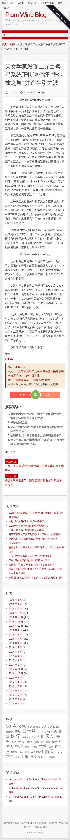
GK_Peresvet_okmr (19, 796)
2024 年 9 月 (15, 600)
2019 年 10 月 (16, 626)
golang (53, 726)
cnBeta (9, 358)
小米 (14, 741)
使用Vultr (28, 827)
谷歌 (25, 756)
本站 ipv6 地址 (47, 2)
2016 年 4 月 (15, 699)
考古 (21, 752)
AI (15, 726)
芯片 (59, 752)
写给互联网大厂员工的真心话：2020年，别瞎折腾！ (36, 534)
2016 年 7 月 (15, 686)
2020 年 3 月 (15, 604)
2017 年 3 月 (15, 660)
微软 (29, 741)
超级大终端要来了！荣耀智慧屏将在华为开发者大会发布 (34, 482)
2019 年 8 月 (15, 634)
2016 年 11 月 (16, 669)
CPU (23, 726)
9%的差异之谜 (19, 422)
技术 (36, 741)
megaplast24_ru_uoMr (20, 779)
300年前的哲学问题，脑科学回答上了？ (29, 560)
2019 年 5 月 (15, 647)
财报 (33, 757)
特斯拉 (28, 747)
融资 (18, 757)
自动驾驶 (37, 752)
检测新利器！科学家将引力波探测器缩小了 (36, 435)
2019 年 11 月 (16, 621)
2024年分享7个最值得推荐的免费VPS (28, 525)
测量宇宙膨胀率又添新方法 (26, 418)
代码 (54, 731)
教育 (48, 742)
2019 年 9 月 (15, 630)
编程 (14, 752)
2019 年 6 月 (15, 643)
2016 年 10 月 (16, 673)
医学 (16, 736)
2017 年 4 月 (15, 656)
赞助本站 (32, 2)
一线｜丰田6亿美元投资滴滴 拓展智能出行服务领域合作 (34, 468)
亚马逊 (40, 732)
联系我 (21, 2)
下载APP (6, 8)
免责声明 (53, 823)
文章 (12, 2)
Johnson (13, 92)
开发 (21, 742)
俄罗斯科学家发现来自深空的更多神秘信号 (36, 413)
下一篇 (12, 476)
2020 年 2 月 (15, 608)
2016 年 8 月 (15, 682)
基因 (33, 737)
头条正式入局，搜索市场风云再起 (26, 530)
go (43, 726)
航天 (49, 751)
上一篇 (12, 461)
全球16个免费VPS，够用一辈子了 (26, 521)
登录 (60, 2)
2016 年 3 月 (15, 703)
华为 (26, 737)
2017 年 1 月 (15, 664)
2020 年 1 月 (15, 613)
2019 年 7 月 (15, 638)
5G (8, 726)
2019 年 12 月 (16, 617)
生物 (43, 746)
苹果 (10, 756)
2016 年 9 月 (15, 677)
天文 (13, 451)
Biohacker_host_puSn (20, 788)
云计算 (29, 731)
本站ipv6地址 (41, 827)
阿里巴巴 (42, 757)
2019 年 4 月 (15, 651)
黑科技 (52, 757)
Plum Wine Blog (25, 14)
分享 (47, 394)
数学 (54, 742)
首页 (4, 2)
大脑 (40, 737)
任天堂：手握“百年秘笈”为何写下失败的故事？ (33, 564)
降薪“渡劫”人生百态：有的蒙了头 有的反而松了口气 (35, 577)
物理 (19, 746)
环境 (35, 747)
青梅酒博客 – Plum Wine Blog (32, 379)
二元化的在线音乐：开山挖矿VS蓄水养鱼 (30, 556)
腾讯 (27, 752)
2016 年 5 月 (15, 695)
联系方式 (63, 823)
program (9, 732)
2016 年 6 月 (15, 690)
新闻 (12, 44)
